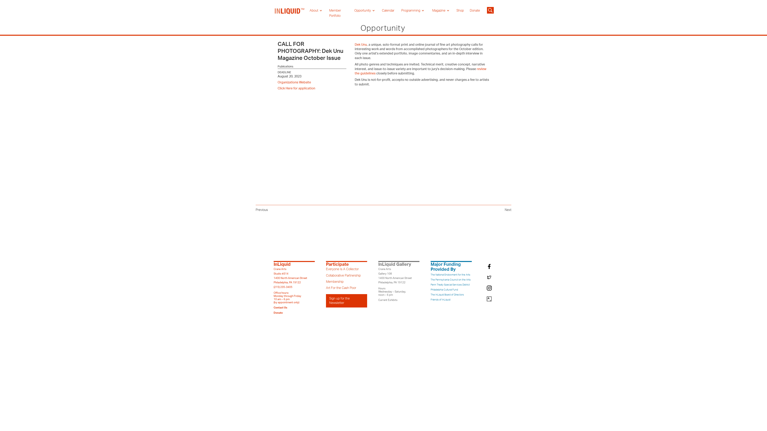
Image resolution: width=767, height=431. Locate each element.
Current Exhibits (387, 300)
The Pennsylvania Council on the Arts (451, 280)
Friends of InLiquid (440, 300)
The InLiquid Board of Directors (447, 295)
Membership (335, 281)
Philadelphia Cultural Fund (444, 290)
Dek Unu (361, 44)
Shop (460, 10)
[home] (290, 13)
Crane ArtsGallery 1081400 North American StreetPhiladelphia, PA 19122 (395, 276)
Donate (475, 10)
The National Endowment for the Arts (450, 275)
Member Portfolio (335, 13)
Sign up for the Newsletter (339, 300)
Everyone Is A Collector (342, 269)
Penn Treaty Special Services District (450, 285)
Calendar (388, 10)
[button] (316, 10)
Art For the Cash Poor (341, 288)
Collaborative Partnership (343, 275)
